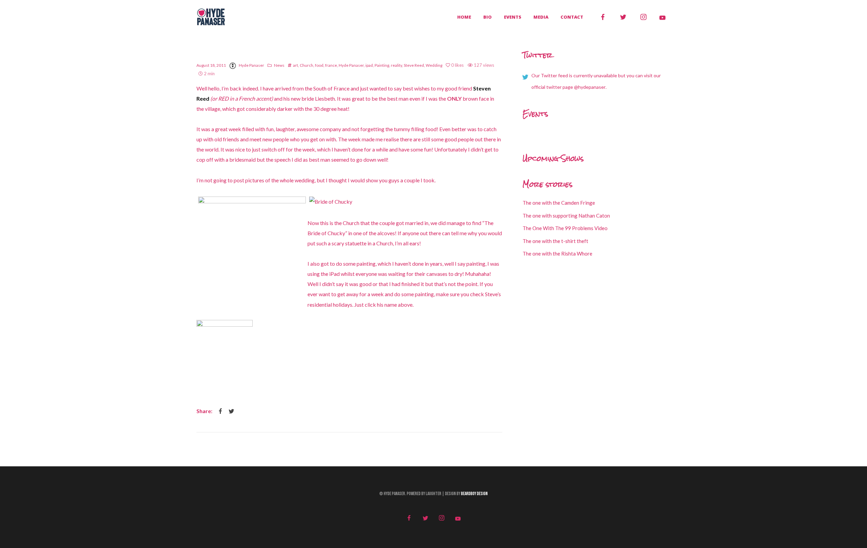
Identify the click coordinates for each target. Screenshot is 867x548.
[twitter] (623, 17)
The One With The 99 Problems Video (565, 228)
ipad (369, 65)
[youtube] (662, 17)
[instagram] (643, 17)
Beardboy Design (474, 493)
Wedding (434, 65)
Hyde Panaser (251, 65)
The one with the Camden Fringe (559, 203)
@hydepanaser (590, 87)
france (331, 65)
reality (396, 65)
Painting (382, 65)
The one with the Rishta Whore (557, 253)
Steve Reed (414, 65)
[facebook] (602, 17)
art (295, 65)
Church (306, 65)
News (279, 65)
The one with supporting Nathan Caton (566, 215)
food (319, 65)
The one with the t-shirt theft (555, 241)
